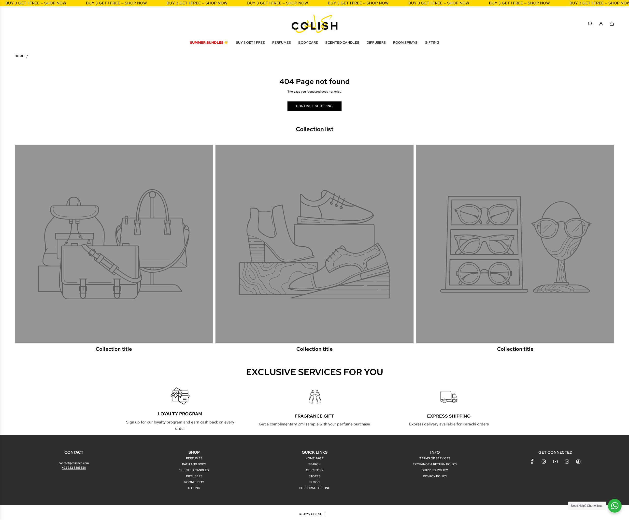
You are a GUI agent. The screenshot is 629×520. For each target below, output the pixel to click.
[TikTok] (578, 461)
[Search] (590, 23)
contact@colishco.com (74, 463)
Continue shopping (314, 106)
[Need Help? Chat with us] (615, 506)
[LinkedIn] (566, 461)
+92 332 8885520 (74, 468)
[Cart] (611, 23)
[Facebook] (532, 461)
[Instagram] (543, 461)
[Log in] (601, 23)
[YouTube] (555, 461)
